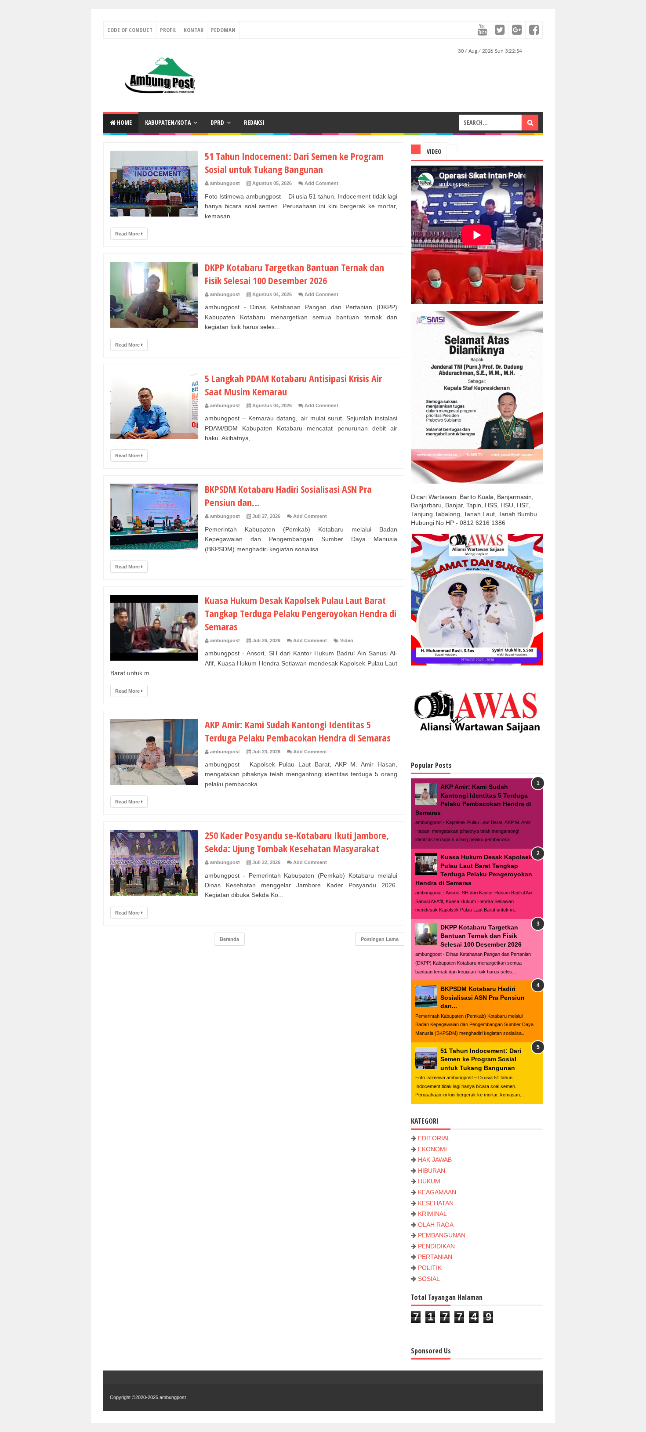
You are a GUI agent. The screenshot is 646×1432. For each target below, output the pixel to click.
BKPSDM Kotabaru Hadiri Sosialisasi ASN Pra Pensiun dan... (482, 997)
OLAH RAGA (436, 1224)
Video (346, 640)
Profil (168, 30)
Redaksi (254, 122)
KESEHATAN (436, 1203)
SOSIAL (429, 1278)
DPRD (217, 122)
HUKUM (429, 1181)
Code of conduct (129, 30)
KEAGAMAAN (437, 1192)
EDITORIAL (434, 1138)
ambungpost (173, 1397)
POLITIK (430, 1267)
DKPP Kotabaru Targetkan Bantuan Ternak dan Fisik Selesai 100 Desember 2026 (294, 273)
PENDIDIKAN (436, 1246)
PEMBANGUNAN (441, 1235)
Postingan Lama (380, 939)
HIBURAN (431, 1170)
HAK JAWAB (435, 1159)
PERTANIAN (435, 1256)
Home (124, 122)
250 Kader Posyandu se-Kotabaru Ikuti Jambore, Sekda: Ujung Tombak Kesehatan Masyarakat (297, 841)
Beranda (229, 939)
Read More (128, 233)
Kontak (193, 30)
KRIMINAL (432, 1213)
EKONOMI (432, 1149)
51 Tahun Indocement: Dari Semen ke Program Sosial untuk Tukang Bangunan (294, 162)
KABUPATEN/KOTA (168, 122)
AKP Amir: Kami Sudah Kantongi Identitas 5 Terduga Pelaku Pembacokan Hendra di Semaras (298, 731)
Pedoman (223, 30)
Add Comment (321, 183)
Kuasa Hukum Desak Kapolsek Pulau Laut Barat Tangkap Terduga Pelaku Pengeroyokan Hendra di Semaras (300, 613)
